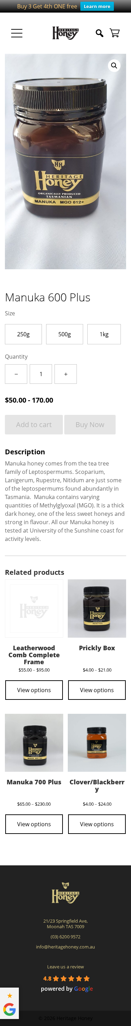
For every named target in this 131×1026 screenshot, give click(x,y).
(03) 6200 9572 (65, 936)
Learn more (97, 6)
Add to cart (34, 424)
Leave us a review (65, 966)
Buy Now (89, 424)
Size (10, 313)
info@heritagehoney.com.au (65, 947)
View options (34, 690)
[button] (114, 65)
